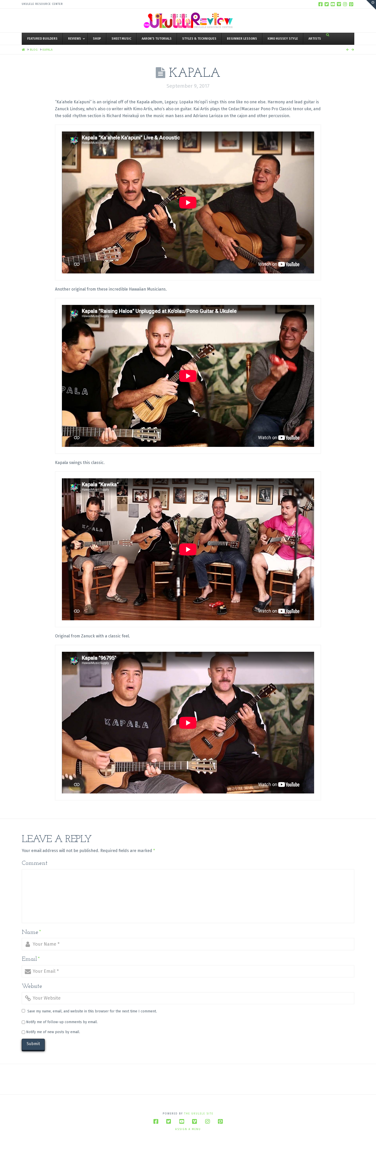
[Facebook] (320, 4)
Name (31, 932)
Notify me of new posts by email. (53, 1032)
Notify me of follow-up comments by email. (62, 1022)
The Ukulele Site (198, 1113)
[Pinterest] (351, 4)
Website (32, 986)
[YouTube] (333, 4)
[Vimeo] (339, 4)
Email (31, 959)
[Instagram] (345, 4)
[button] (371, 5)
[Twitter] (327, 4)
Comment (35, 863)
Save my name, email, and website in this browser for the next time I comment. (92, 1011)
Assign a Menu (188, 1129)
